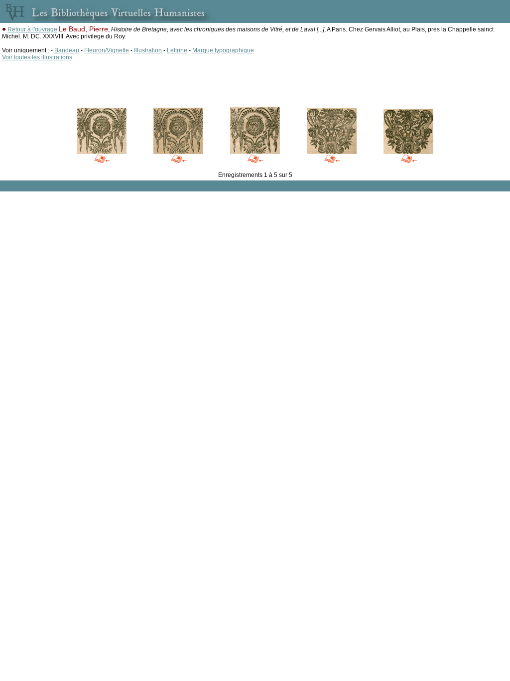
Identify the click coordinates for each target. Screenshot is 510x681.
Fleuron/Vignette (106, 50)
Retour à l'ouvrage (32, 29)
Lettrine (177, 50)
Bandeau (66, 50)
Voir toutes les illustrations (37, 57)
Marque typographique (223, 50)
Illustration (148, 50)
